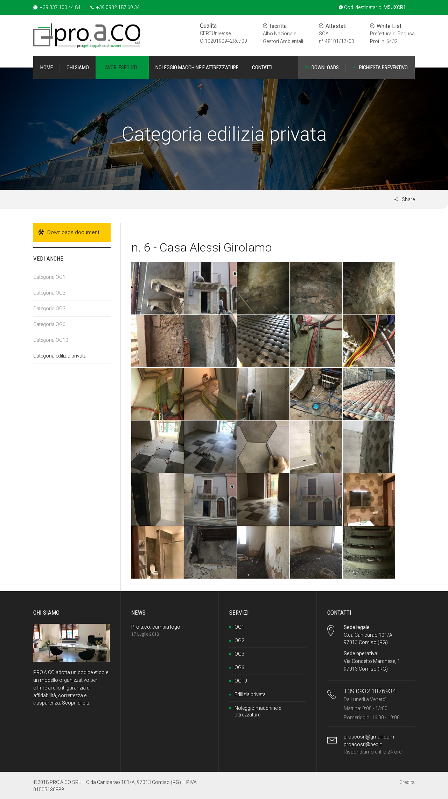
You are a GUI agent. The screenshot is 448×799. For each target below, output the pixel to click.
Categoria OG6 (49, 324)
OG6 (239, 667)
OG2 (239, 640)
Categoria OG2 (49, 293)
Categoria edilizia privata (59, 356)
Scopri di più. (76, 703)
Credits (407, 782)
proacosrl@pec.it (363, 744)
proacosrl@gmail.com (369, 737)
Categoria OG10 (50, 340)
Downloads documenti (73, 232)
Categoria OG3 (49, 308)
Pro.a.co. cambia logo (155, 627)
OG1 (239, 627)
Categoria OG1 (49, 277)
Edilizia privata (250, 694)
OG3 (239, 654)
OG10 (240, 681)
